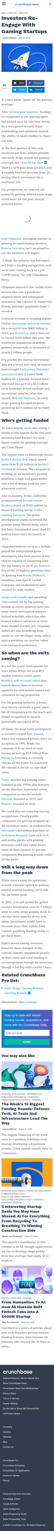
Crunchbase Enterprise (14, 1465)
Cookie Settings (10, 1403)
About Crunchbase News (15, 1383)
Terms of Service (11, 1398)
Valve (5, 780)
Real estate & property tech (17, 1199)
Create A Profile (10, 1503)
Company (7, 1426)
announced (9, 374)
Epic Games (35, 734)
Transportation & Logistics (16, 1100)
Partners (7, 1436)
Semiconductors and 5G (14, 1097)
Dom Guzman (27, 1002)
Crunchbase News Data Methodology (20, 1388)
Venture (23, 13)
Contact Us (8, 1446)
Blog (5, 1441)
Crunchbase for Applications (16, 1470)
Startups (12, 13)
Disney (6, 758)
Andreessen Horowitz (34, 369)
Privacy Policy (9, 1393)
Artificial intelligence (13, 1094)
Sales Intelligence (11, 1508)
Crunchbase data (31, 162)
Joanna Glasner (9, 38)
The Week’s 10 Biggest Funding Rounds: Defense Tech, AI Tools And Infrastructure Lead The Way (25, 1113)
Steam (27, 575)
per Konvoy (41, 566)
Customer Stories (11, 1475)
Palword (39, 575)
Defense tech (34, 1094)
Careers (7, 1431)
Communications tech (13, 1194)
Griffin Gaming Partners (22, 512)
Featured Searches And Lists (17, 1493)
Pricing (6, 1480)
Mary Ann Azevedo (10, 1322)
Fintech (6, 1298)
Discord (7, 799)
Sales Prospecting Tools (14, 1519)
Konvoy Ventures (13, 248)
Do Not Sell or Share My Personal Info (21, 1408)
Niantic (7, 804)
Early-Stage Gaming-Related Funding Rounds (23, 990)
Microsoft (8, 830)
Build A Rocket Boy (14, 459)
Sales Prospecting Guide (14, 1513)
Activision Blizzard (14, 835)
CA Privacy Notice (11, 1413)
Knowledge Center (12, 1498)
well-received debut (26, 680)
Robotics (38, 1199)
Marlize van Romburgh (12, 1236)
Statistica (21, 333)
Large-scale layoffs (14, 597)
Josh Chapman (11, 239)
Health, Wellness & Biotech (16, 1197)
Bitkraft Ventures (24, 398)
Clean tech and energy (39, 1191)
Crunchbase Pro (10, 1460)
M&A (3, 13)
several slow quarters (23, 112)
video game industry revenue (31, 323)
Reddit (6, 680)
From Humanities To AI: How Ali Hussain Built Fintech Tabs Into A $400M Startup (24, 1309)
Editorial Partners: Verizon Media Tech (21, 1378)
